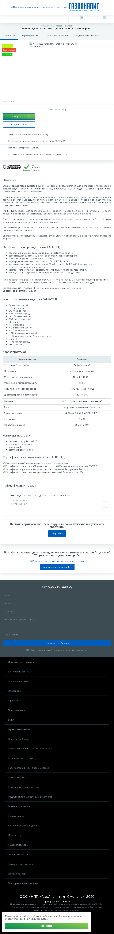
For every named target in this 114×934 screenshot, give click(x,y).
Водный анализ (16, 816)
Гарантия (13, 700)
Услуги (11, 719)
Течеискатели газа (18, 854)
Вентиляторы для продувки (23, 825)
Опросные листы (17, 710)
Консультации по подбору (22, 758)
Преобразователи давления (23, 883)
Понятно (47, 925)
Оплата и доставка (18, 681)
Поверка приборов (18, 739)
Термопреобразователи (21, 864)
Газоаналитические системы (23, 787)
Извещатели (14, 835)
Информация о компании (22, 662)
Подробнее (57, 533)
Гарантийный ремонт (19, 729)
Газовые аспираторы (19, 806)
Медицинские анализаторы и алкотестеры (31, 796)
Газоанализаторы (17, 777)
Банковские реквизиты (20, 671)
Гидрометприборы (18, 844)
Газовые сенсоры (17, 873)
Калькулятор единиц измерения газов (28, 767)
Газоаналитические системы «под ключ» (30, 748)
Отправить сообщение (57, 643)
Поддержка (14, 690)
